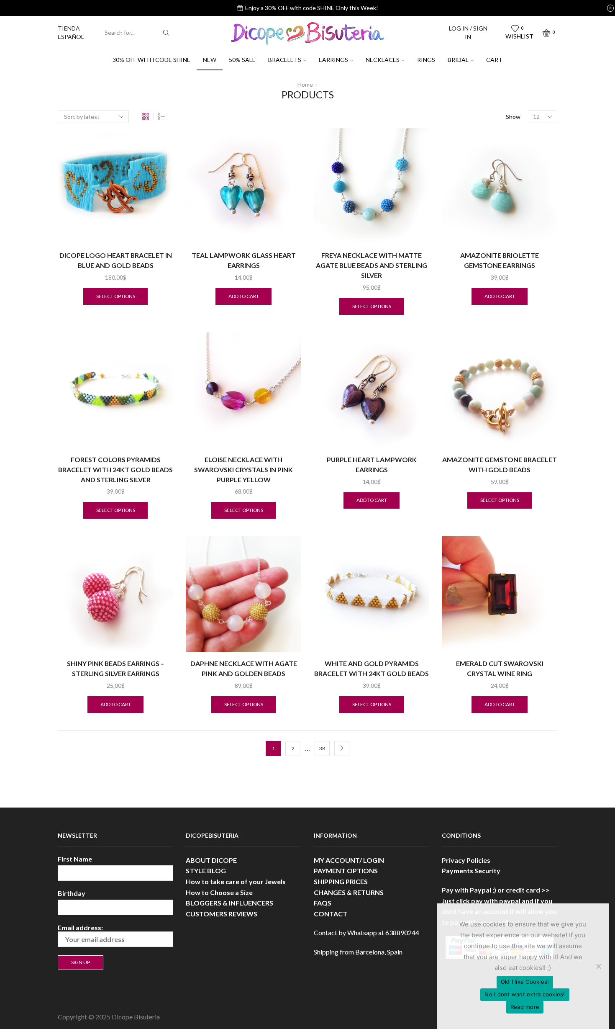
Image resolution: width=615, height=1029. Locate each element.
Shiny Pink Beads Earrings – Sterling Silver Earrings (115, 668)
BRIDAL (458, 59)
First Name (75, 859)
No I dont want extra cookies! (524, 994)
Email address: (80, 927)
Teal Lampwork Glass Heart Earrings (244, 260)
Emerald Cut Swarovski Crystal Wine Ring (499, 668)
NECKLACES (383, 59)
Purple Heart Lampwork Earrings (372, 464)
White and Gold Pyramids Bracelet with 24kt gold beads (371, 668)
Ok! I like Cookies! (525, 981)
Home (305, 84)
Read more (524, 1006)
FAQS (322, 903)
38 (322, 748)
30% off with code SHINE (151, 59)
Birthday (71, 893)
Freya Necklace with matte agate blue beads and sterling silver (371, 265)
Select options (115, 296)
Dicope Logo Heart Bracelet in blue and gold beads (115, 260)
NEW (209, 59)
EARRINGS (333, 59)
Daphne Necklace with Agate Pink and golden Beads (243, 668)
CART (494, 59)
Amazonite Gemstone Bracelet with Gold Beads (499, 464)
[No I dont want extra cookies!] (598, 966)
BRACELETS (284, 59)
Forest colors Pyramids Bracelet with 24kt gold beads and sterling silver (115, 469)
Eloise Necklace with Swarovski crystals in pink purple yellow (243, 469)
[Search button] (166, 33)
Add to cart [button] (243, 296)
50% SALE (242, 59)
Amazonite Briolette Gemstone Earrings (499, 260)
